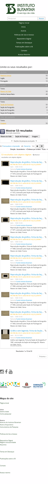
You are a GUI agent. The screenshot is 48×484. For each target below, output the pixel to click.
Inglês (2, 78)
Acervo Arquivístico (6, 425)
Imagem (3, 123)
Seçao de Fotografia (7, 113)
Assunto (4, 98)
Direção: (13, 149)
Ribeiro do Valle (5, 91)
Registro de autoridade (8, 442)
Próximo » (42, 356)
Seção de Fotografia (7, 107)
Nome (3, 85)
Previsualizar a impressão (11, 146)
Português (4, 81)
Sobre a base (4, 411)
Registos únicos (5, 75)
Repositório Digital (24, 39)
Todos (2, 89)
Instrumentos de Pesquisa (9, 427)
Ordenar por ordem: (34, 149)
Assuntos (3, 445)
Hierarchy (27, 146)
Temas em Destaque (24, 43)
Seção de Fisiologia (6, 105)
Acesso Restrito (24, 54)
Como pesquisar (5, 414)
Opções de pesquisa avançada (24, 141)
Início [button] (23, 27)
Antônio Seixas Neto (7, 94)
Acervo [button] (23, 31)
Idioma (4, 72)
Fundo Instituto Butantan (24, 169)
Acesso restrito (5, 473)
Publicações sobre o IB (24, 46)
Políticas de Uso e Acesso (24, 35)
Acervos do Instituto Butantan (10, 422)
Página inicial (24, 23)
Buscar (41, 18)
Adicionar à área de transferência (45, 162)
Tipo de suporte (8, 117)
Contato (24, 50)
